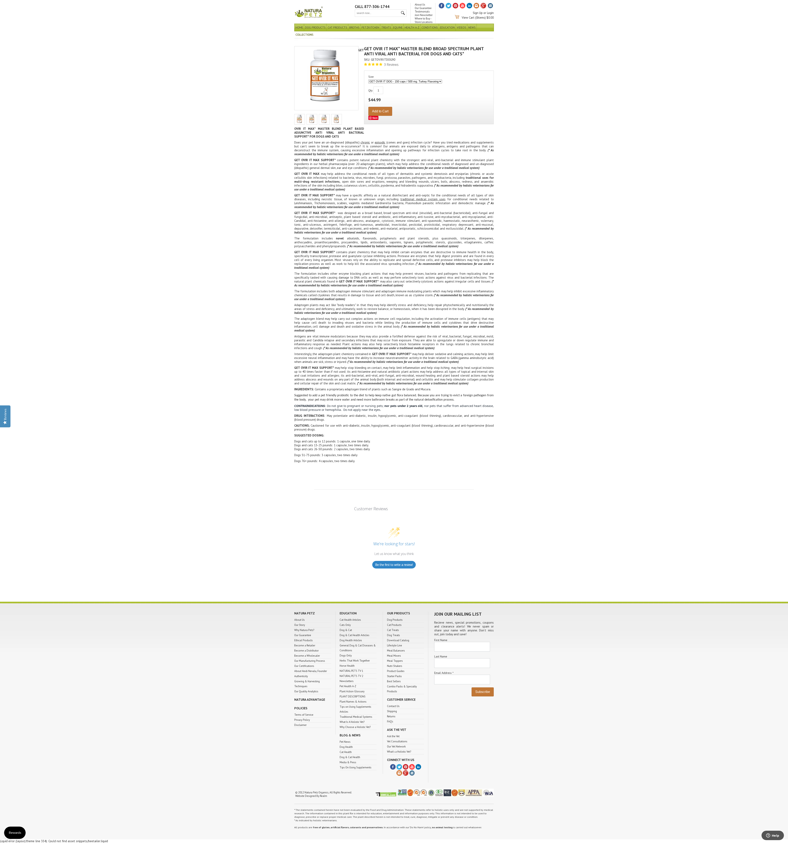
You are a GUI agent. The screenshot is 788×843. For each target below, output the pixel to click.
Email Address (443, 673)
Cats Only (345, 625)
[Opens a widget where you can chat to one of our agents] (772, 836)
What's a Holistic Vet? (399, 751)
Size (371, 77)
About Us (420, 4)
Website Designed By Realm (311, 796)
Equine (398, 27)
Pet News (345, 742)
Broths (354, 27)
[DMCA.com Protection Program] (386, 795)
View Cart (468, 17)
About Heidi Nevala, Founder (310, 671)
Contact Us (393, 706)
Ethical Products (303, 640)
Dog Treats (393, 635)
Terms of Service (303, 715)
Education (447, 27)
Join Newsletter (424, 15)
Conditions (429, 27)
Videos (461, 27)
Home (299, 27)
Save (375, 117)
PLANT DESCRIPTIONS (352, 696)
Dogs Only (346, 655)
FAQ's (390, 721)
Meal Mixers (394, 655)
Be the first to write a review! (394, 565)
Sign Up (478, 13)
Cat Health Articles (350, 620)
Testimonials (422, 11)
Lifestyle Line (394, 645)
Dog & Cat (346, 630)
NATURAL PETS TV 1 (351, 671)
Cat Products (337, 27)
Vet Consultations (397, 741)
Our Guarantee (423, 8)
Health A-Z (412, 27)
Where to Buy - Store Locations (424, 20)
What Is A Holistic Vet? (352, 722)
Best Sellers (394, 681)
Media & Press (348, 762)
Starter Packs (394, 676)
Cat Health (346, 752)
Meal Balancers (396, 650)
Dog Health (346, 747)
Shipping (392, 711)
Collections (304, 34)
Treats (386, 27)
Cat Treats (393, 630)
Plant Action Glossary (352, 691)
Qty (370, 90)
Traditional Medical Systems (356, 717)
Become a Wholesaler (307, 655)
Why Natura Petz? (304, 630)
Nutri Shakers (394, 666)
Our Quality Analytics (306, 691)
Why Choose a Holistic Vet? (355, 727)
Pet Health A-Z (348, 686)
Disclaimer (300, 725)
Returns (391, 716)
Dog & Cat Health (350, 757)
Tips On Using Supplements (355, 767)
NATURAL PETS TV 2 (351, 676)
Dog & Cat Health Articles (354, 635)
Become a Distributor (306, 650)
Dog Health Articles (351, 640)
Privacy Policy (302, 720)
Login (490, 13)
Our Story (299, 625)
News (472, 27)
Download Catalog (398, 640)
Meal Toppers (395, 661)
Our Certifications (304, 666)
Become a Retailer (304, 645)
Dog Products (315, 27)
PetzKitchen (370, 27)
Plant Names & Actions (353, 701)
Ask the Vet (393, 736)
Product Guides (395, 671)
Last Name (440, 656)
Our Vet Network (396, 746)
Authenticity (301, 676)
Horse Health (347, 666)
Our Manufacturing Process (309, 661)
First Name (440, 640)
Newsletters (347, 681)
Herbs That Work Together (355, 660)
